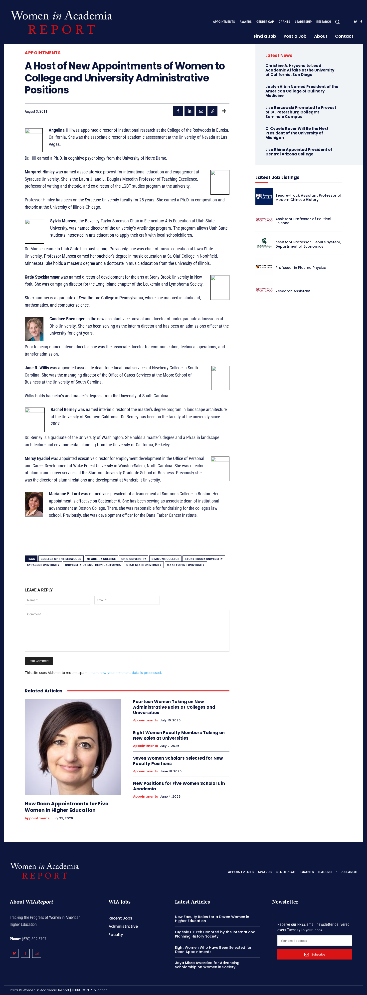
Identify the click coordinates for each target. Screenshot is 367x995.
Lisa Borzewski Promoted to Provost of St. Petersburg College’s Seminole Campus (300, 112)
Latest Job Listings (277, 177)
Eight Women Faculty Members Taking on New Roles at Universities (179, 735)
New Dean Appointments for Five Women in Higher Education (66, 807)
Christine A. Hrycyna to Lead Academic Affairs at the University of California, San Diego (299, 70)
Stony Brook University (204, 559)
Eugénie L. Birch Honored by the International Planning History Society (215, 934)
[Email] (201, 111)
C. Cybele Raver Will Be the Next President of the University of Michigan (297, 133)
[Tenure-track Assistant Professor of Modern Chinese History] (264, 196)
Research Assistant (293, 291)
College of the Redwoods (61, 559)
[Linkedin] (189, 111)
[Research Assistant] (264, 290)
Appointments (43, 53)
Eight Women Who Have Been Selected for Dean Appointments (213, 949)
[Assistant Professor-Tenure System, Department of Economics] (264, 243)
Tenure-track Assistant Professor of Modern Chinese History (308, 197)
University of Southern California (93, 565)
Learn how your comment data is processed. (125, 672)
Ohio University (133, 559)
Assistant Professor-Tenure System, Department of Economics (308, 244)
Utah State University (144, 565)
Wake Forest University (186, 565)
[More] (224, 111)
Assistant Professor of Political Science (303, 221)
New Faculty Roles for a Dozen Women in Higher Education (212, 919)
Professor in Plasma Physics (300, 267)
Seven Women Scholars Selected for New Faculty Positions (178, 761)
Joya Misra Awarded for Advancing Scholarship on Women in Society (207, 965)
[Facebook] (361, 22)
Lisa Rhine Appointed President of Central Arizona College (298, 152)
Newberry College (101, 559)
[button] (337, 22)
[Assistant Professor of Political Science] (264, 220)
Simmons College (165, 559)
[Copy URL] (212, 111)
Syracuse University (43, 565)
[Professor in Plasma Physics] (264, 266)
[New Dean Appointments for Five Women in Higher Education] (73, 747)
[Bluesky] (355, 22)
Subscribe (318, 954)
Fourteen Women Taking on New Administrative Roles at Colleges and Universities (174, 707)
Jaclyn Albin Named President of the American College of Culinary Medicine (301, 91)
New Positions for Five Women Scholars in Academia (179, 786)
